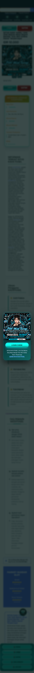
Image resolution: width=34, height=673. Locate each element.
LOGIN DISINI (17, 345)
